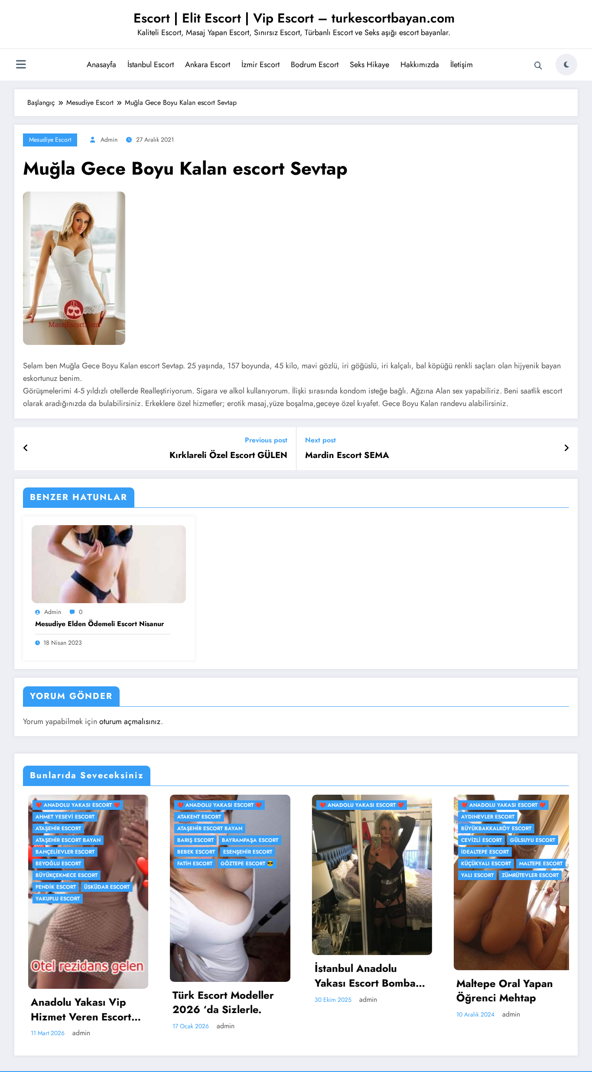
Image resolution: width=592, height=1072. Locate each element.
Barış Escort (75, 840)
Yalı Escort (357, 875)
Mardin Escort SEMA (347, 455)
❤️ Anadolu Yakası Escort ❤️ (99, 805)
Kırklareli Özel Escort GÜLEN (228, 455)
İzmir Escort (260, 64)
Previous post (266, 440)
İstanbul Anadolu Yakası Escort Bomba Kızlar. (244, 975)
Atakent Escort (79, 817)
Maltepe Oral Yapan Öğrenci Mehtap (384, 990)
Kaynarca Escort (507, 817)
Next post (320, 440)
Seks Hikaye (369, 64)
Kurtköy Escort (562, 817)
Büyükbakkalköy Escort (376, 828)
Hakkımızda (419, 64)
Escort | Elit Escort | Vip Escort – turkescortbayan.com (294, 18)
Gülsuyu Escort (412, 840)
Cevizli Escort (361, 840)
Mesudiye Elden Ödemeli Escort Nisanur (99, 624)
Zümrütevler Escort (409, 875)
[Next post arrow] (566, 448)
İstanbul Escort (150, 64)
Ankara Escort (207, 64)
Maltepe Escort (420, 863)
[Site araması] (538, 66)
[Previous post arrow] (26, 448)
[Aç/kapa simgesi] (20, 65)
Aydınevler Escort (367, 817)
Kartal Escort (564, 805)
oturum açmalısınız (130, 721)
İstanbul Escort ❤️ (509, 805)
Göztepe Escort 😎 (126, 863)
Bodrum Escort (314, 64)
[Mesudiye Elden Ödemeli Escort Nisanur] (109, 563)
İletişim (461, 64)
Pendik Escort (502, 828)
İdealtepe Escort (364, 852)
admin (109, 139)
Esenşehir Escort (127, 852)
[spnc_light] (566, 64)
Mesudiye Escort (50, 139)
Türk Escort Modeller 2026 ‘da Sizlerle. (102, 1002)
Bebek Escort (75, 852)
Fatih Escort (74, 863)
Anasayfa (101, 64)
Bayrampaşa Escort (129, 840)
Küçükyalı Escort (365, 863)
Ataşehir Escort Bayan (89, 828)
